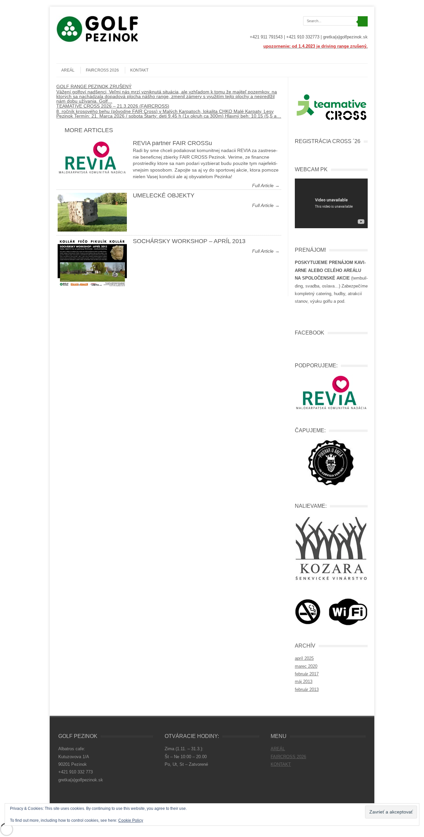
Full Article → (266, 185)
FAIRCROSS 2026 (102, 70)
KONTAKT (139, 70)
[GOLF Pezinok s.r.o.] (97, 42)
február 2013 (307, 689)
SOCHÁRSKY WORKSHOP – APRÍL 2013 (189, 241)
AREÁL (68, 70)
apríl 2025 (304, 658)
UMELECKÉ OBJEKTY (163, 195)
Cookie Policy (130, 820)
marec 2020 (306, 666)
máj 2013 (303, 681)
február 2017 (307, 673)
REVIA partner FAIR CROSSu (172, 143)
